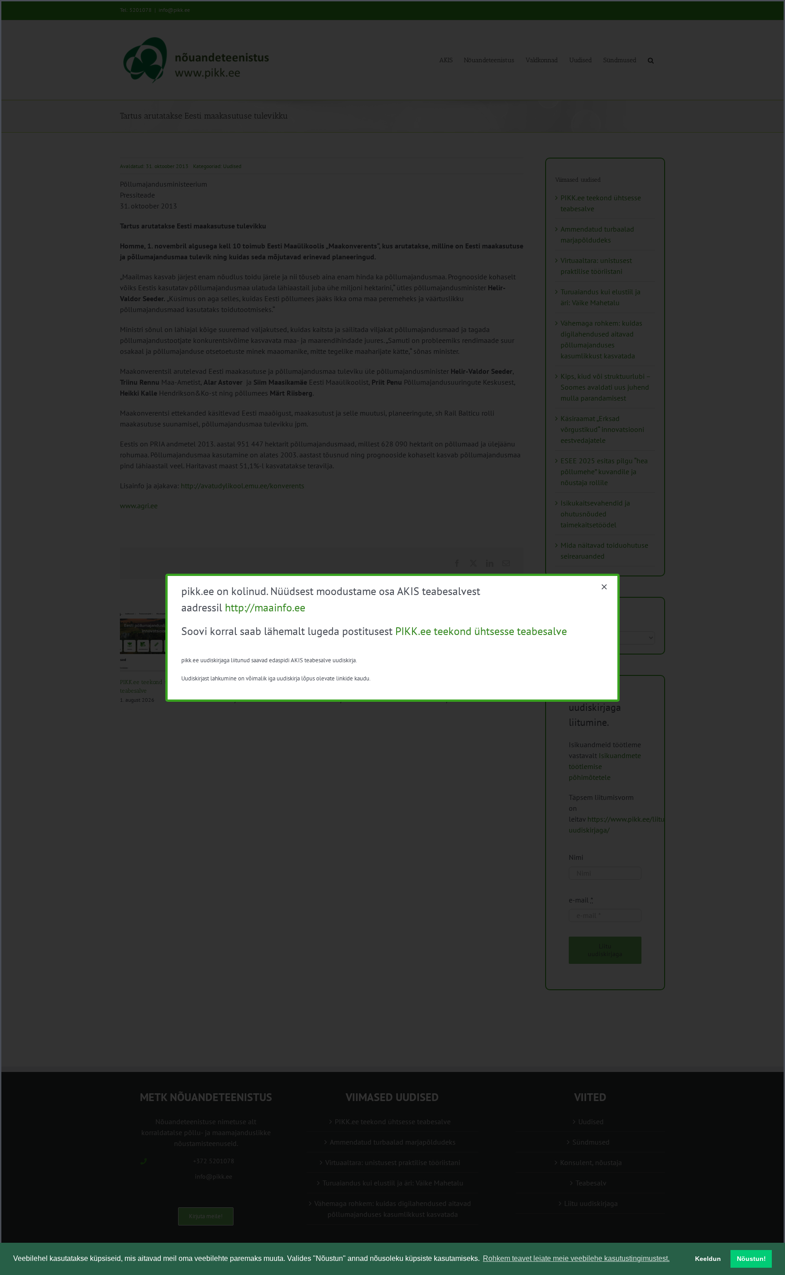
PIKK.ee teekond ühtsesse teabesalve (481, 631)
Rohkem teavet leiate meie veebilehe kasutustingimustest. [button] (576, 1258)
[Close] (604, 587)
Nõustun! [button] (751, 1258)
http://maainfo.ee (265, 607)
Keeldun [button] (708, 1258)
